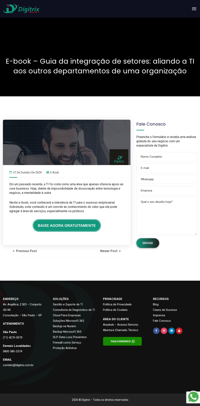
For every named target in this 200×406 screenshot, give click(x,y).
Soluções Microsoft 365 (68, 321)
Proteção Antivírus (65, 348)
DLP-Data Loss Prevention (70, 337)
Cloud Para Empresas (67, 315)
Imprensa (159, 315)
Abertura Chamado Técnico (120, 330)
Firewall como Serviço (67, 342)
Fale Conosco (162, 321)
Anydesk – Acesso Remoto (120, 324)
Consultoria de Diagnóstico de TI (74, 310)
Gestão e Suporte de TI (68, 304)
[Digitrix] (21, 9)
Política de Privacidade (117, 304)
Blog (156, 304)
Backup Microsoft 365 (67, 331)
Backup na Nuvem (64, 326)
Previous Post (26, 251)
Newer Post (109, 251)
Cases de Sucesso (165, 310)
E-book (54, 172)
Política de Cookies (115, 310)
